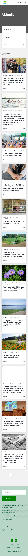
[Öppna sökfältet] (25, 2)
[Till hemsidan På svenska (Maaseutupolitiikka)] (10, 2)
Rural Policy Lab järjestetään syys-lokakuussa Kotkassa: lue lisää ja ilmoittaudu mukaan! (13, 254)
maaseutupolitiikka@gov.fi (8, 522)
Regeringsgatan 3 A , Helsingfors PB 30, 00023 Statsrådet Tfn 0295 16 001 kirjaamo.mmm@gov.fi (10, 513)
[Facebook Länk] (12, 540)
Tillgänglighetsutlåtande (9, 530)
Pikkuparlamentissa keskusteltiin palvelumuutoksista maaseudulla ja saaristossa (13, 423)
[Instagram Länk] (16, 540)
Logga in (4, 532)
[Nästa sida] (21, 475)
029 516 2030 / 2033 (7, 519)
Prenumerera (8, 498)
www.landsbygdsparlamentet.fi (14, 547)
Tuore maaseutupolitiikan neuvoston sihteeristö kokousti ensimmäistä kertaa (13, 289)
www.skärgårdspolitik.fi (14, 545)
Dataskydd (5, 527)
